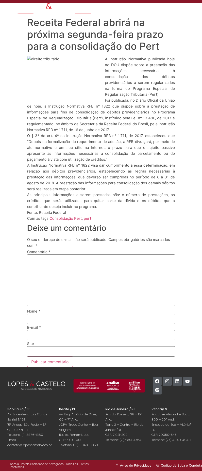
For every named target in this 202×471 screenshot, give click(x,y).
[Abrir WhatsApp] (189, 458)
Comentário (38, 252)
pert (87, 218)
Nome (33, 311)
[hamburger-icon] (163, 8)
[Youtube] (187, 381)
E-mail (34, 327)
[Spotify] (157, 390)
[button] (187, 10)
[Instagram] (167, 381)
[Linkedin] (177, 381)
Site (30, 343)
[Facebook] (157, 381)
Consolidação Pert (66, 218)
